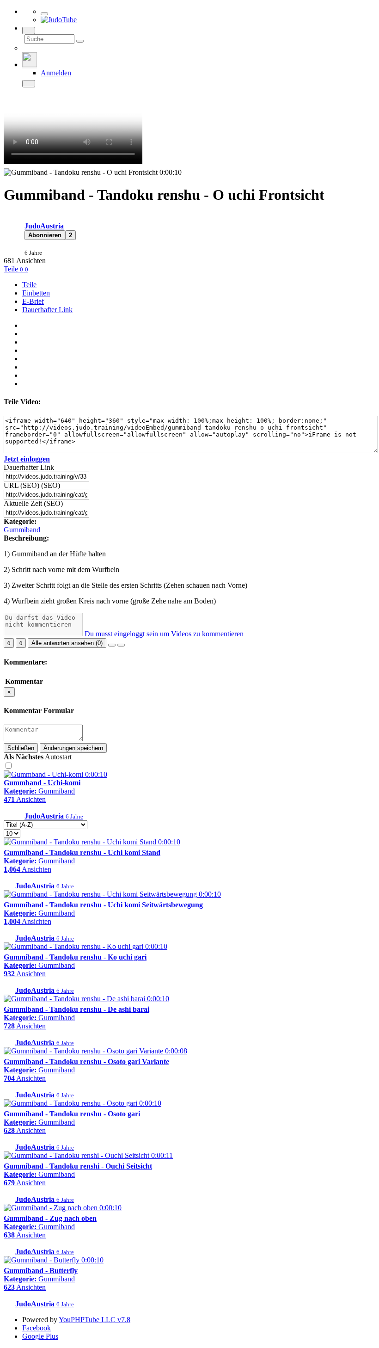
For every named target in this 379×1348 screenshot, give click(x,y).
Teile (12, 269)
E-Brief (33, 301)
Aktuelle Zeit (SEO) (33, 503)
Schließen (20, 748)
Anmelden (56, 73)
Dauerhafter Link (47, 310)
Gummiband (22, 530)
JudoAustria (44, 226)
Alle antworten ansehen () (67, 643)
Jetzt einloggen (27, 459)
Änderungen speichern (73, 748)
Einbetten (36, 293)
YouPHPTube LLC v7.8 (94, 1319)
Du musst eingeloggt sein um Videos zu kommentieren (164, 634)
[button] (44, 235)
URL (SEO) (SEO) (32, 485)
